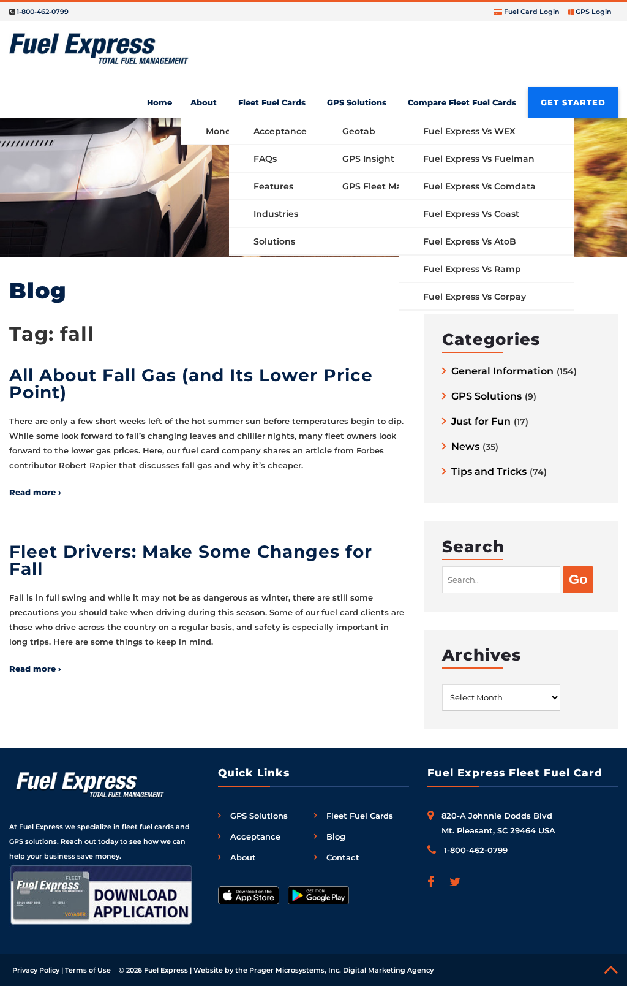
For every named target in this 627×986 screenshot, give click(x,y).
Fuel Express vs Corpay (474, 296)
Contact (342, 857)
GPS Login (594, 11)
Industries (275, 213)
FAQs (265, 158)
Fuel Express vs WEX (469, 131)
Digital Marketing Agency (388, 970)
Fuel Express (166, 970)
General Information (502, 371)
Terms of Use (88, 970)
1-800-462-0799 (43, 11)
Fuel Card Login (532, 11)
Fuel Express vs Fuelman (479, 158)
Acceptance (280, 131)
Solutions (274, 241)
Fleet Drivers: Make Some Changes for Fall (190, 560)
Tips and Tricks (489, 472)
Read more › (35, 492)
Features (273, 186)
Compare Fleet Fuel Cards (462, 102)
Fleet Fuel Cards (272, 102)
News (465, 447)
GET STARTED (573, 102)
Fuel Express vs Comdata (479, 186)
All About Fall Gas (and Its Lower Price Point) (191, 384)
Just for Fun (481, 422)
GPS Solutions (356, 102)
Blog (335, 836)
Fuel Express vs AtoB (469, 241)
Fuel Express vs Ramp (472, 269)
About (203, 102)
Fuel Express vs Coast (471, 213)
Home (159, 102)
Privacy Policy (35, 970)
